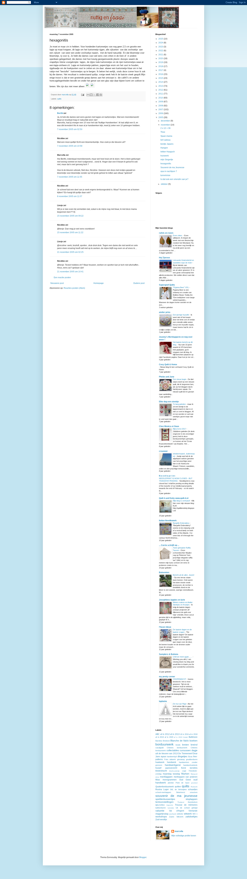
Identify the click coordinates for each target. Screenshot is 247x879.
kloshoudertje (174, 771)
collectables (173, 750)
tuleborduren (160, 808)
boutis (178, 745)
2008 (161, 105)
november (166, 125)
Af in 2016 (184, 734)
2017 (161, 70)
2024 (161, 42)
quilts (59, 99)
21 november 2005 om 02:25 (70, 252)
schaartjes (192, 789)
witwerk (188, 813)
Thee (162, 132)
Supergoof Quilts (167, 285)
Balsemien (164, 572)
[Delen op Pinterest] (100, 94)
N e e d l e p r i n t (167, 476)
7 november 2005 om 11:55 (69, 177)
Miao (157, 780)
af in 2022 (178, 737)
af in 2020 (169, 737)
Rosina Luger (162, 789)
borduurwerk (164, 744)
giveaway (181, 759)
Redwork (194, 787)
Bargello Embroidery (181, 523)
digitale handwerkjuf (169, 757)
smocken (193, 792)
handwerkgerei (173, 765)
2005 (161, 117)
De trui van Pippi (180, 704)
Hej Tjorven (164, 257)
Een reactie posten (62, 277)
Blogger (142, 857)
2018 (161, 66)
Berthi (60, 113)
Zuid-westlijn (161, 819)
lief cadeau (165, 140)
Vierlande (193, 811)
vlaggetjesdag (161, 814)
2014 (161, 82)
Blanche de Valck (179, 740)
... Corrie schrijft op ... (169, 545)
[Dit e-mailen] (88, 94)
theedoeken (192, 802)
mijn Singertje (166, 159)
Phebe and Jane (166, 377)
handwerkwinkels (190, 765)
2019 (161, 62)
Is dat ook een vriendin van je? (174, 179)
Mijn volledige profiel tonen (183, 835)
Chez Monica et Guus (169, 426)
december (166, 121)
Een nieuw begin (180, 379)
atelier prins (164, 312)
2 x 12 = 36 (165, 128)
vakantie (159, 810)
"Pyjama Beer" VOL (181, 287)
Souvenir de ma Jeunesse (172, 167)
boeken (193, 740)
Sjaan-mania (166, 136)
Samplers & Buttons (168, 654)
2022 (161, 50)
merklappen (166, 776)
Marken (185, 773)
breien (185, 744)
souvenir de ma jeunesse (176, 796)
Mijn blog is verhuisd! (181, 501)
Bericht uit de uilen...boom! (183, 575)
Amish (185, 737)
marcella (179, 831)
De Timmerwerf (185, 753)
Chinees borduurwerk (177, 748)
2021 (161, 54)
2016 (161, 74)
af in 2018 (193, 734)
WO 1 (195, 814)
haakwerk (159, 762)
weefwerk (172, 814)
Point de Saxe (183, 783)
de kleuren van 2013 (168, 753)
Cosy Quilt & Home (168, 364)
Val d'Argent (176, 811)
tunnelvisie (165, 175)
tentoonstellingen (164, 802)
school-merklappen (163, 792)
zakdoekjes (191, 816)
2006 (161, 113)
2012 (161, 90)
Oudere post (139, 283)
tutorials (171, 808)
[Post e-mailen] (82, 95)
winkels (180, 814)
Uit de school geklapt (186, 808)
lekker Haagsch (167, 152)
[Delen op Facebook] (97, 94)
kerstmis (193, 768)
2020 (161, 58)
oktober (164, 184)
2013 (161, 86)
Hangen (164, 148)
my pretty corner (167, 676)
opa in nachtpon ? (168, 171)
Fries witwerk (170, 759)
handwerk (171, 762)
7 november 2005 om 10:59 (69, 146)
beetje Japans (166, 144)
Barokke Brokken (162, 741)
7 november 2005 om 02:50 (69, 129)
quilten (178, 786)
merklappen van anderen (186, 777)
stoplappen (191, 799)
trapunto (170, 805)
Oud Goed (185, 780)
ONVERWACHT (180, 679)
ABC (157, 734)
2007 (161, 109)
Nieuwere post (57, 283)
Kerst (183, 768)
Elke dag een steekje (169, 401)
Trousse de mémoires (186, 805)
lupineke (163, 701)
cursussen (185, 750)
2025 (161, 39)
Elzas (190, 757)
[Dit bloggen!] (91, 94)
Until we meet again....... (183, 657)
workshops (161, 816)
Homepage (98, 283)
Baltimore (193, 737)
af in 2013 (175, 734)
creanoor (163, 451)
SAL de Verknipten (178, 789)
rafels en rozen (166, 233)
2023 (161, 47)
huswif (158, 768)
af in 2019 (159, 737)
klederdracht (161, 771)
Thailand (180, 802)
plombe (171, 783)
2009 (161, 101)
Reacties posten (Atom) (74, 288)
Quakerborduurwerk (164, 786)
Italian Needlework (168, 520)
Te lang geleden (179, 404)
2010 (161, 98)
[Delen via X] (94, 94)
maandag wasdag (171, 774)
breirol (194, 744)
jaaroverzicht (171, 768)
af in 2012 (165, 734)
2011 (161, 94)
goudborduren (191, 759)
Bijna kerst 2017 (180, 429)
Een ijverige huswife (181, 315)
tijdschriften (160, 805)
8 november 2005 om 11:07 (69, 196)
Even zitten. (178, 235)
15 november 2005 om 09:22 (70, 216)
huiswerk (164, 156)
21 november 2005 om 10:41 (70, 271)
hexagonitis (165, 163)
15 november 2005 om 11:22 (70, 232)
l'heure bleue (165, 627)
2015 (161, 78)
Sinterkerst (180, 792)
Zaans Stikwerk (176, 817)
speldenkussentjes (165, 799)
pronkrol (194, 783)
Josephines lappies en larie (172, 600)
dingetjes (182, 756)
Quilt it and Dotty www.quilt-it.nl (173, 498)
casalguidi (159, 748)
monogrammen (170, 780)
